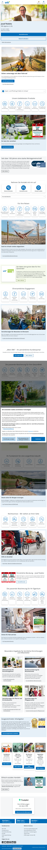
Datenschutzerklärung (8, 429)
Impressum (30, 431)
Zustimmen (38, 439)
